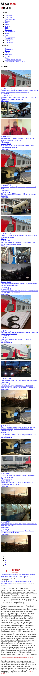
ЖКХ (6, 28)
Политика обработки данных (15, 61)
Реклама (7, 51)
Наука (7, 24)
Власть (7, 21)
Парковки (9, 581)
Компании (8, 54)
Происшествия (10, 19)
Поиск (26, 576)
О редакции (9, 49)
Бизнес (7, 33)
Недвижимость (10, 31)
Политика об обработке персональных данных (17, 657)
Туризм (7, 40)
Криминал (8, 30)
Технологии (9, 39)
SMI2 (30, 672)
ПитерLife (8, 56)
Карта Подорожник (19, 581)
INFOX (3, 673)
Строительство (10, 37)
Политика (8, 15)
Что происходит (6, 583)
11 (5, 564)
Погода (28, 581)
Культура (8, 26)
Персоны (8, 52)
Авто (6, 22)
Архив (7, 58)
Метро (3, 581)
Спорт (7, 35)
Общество (8, 17)
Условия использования (13, 60)
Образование (9, 42)
